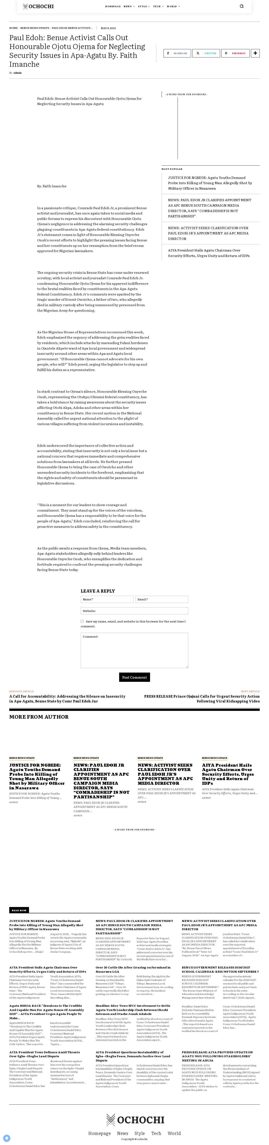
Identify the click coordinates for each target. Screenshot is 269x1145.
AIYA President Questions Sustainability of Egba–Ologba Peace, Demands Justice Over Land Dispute (133, 1056)
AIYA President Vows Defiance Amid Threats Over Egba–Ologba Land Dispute (44, 1054)
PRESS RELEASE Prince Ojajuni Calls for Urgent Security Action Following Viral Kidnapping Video (202, 698)
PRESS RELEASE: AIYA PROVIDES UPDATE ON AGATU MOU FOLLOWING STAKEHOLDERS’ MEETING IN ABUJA (217, 1056)
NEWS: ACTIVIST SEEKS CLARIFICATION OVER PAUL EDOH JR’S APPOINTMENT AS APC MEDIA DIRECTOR (208, 233)
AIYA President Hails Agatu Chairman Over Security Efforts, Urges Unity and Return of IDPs (209, 252)
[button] (242, 6)
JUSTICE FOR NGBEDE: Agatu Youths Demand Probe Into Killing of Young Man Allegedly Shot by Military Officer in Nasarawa (210, 183)
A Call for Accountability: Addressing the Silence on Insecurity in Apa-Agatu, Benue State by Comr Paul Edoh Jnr (67, 698)
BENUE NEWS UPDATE (34, 28)
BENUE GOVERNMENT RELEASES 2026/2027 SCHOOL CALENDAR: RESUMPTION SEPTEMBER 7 (220, 969)
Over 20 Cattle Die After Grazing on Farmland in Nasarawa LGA (133, 969)
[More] (255, 53)
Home (13, 28)
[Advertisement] (93, 141)
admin (17, 72)
